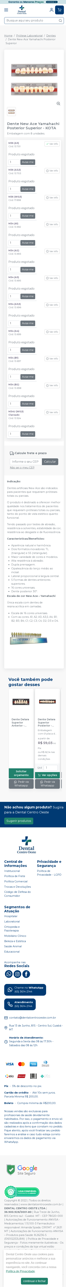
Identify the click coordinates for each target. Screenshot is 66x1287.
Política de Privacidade (20, 1271)
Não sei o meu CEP (22, 467)
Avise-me (28, 162)
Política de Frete (14, 876)
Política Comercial (15, 881)
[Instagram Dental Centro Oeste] (17, 973)
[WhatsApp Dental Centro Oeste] (8, 973)
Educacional (12, 951)
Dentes (51, 35)
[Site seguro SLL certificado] (21, 1170)
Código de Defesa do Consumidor (17, 893)
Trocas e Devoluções (17, 886)
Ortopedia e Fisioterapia (12, 928)
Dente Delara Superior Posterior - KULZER (46, 722)
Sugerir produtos (19, 821)
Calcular (50, 461)
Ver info (53, 144)
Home (8, 35)
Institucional (12, 871)
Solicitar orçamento (21, 773)
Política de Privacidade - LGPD (49, 873)
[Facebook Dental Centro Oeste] (26, 973)
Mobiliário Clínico (15, 935)
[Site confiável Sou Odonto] (21, 1192)
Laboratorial (12, 921)
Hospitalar (10, 916)
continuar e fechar (34, 1281)
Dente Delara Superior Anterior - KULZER (20, 722)
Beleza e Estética (15, 941)
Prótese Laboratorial (29, 35)
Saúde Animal (13, 946)
